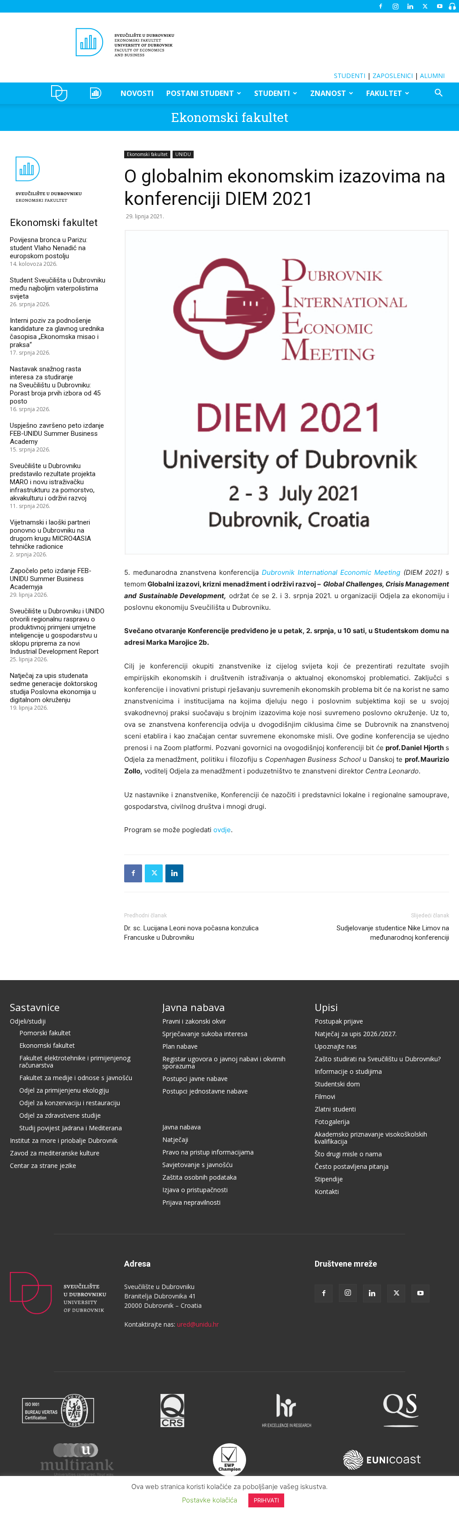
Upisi (326, 1007)
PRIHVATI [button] (266, 1500)
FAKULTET (384, 93)
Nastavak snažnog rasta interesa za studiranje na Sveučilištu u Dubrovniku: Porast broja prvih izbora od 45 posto (55, 385)
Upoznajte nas (336, 1046)
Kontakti (327, 1191)
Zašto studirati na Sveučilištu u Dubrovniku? (378, 1059)
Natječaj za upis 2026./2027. (356, 1033)
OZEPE (97, 93)
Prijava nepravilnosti (191, 1202)
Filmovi (325, 1096)
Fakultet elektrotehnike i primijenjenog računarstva (74, 1061)
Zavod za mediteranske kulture (55, 1153)
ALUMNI (432, 75)
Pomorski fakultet (45, 1033)
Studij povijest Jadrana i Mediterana (70, 1128)
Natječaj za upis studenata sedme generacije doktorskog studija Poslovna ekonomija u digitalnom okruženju (53, 688)
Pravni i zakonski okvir (194, 1021)
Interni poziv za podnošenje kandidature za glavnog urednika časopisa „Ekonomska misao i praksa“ (57, 333)
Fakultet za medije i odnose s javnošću (75, 1077)
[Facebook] (380, 6)
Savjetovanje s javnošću (197, 1164)
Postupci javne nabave (195, 1078)
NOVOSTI (137, 93)
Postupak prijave (339, 1021)
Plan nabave (180, 1046)
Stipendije (329, 1179)
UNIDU (62, 93)
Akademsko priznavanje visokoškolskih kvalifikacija (371, 1138)
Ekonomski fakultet (229, 117)
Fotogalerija (332, 1121)
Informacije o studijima (348, 1071)
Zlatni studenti (335, 1109)
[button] (438, 94)
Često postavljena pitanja (352, 1166)
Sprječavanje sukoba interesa (204, 1033)
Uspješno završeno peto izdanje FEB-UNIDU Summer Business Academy (57, 433)
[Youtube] (439, 6)
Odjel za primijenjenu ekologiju (64, 1090)
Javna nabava (193, 1007)
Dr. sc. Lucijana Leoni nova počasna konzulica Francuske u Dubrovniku (191, 933)
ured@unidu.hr (198, 1324)
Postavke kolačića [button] (209, 1500)
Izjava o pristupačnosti (195, 1189)
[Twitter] (425, 6)
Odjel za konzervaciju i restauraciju (69, 1102)
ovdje (222, 829)
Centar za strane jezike (43, 1165)
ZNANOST (328, 93)
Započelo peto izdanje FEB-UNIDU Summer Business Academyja (50, 579)
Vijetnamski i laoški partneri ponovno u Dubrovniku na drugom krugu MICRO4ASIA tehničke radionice (50, 534)
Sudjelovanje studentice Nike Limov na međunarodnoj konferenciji (393, 933)
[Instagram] (395, 6)
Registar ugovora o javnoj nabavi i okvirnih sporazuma (224, 1062)
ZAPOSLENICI (392, 75)
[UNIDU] (229, 42)
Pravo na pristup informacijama (208, 1152)
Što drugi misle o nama (348, 1154)
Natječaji (175, 1139)
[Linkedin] (410, 6)
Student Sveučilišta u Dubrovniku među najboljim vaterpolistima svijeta (57, 288)
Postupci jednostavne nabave (205, 1091)
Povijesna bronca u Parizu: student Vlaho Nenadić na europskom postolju (48, 248)
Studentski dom (337, 1084)
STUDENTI (349, 75)
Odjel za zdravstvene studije (60, 1115)
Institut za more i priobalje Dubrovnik (63, 1140)
